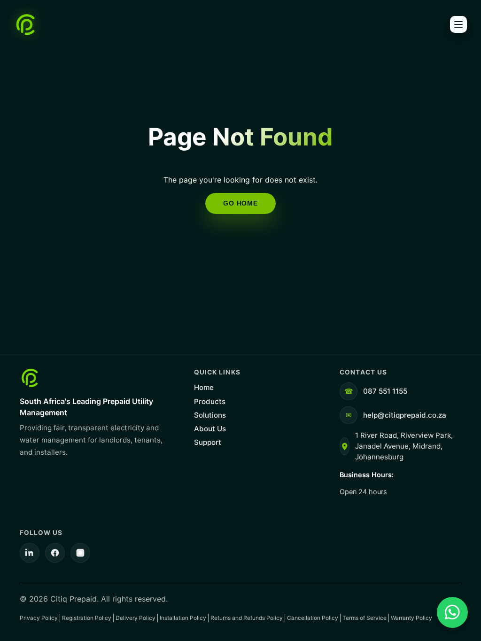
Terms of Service (364, 617)
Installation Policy (183, 617)
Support (207, 442)
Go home (240, 203)
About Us (210, 428)
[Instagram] (80, 553)
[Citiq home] (26, 24)
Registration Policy (86, 617)
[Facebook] (55, 553)
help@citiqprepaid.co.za (404, 415)
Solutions (210, 415)
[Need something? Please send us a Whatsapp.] (452, 612)
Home (204, 387)
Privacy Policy (39, 617)
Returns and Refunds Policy (246, 617)
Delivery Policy (135, 617)
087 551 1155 (385, 391)
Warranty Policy (411, 617)
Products (209, 401)
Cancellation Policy (312, 617)
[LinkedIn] (29, 553)
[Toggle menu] (458, 24)
